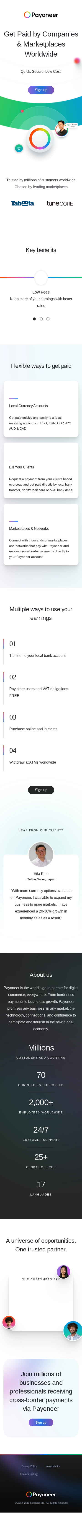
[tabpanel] (41, 295)
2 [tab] (41, 318)
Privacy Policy (29, 1466)
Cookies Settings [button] (29, 1474)
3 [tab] (47, 318)
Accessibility (53, 1466)
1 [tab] (34, 318)
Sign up (41, 90)
